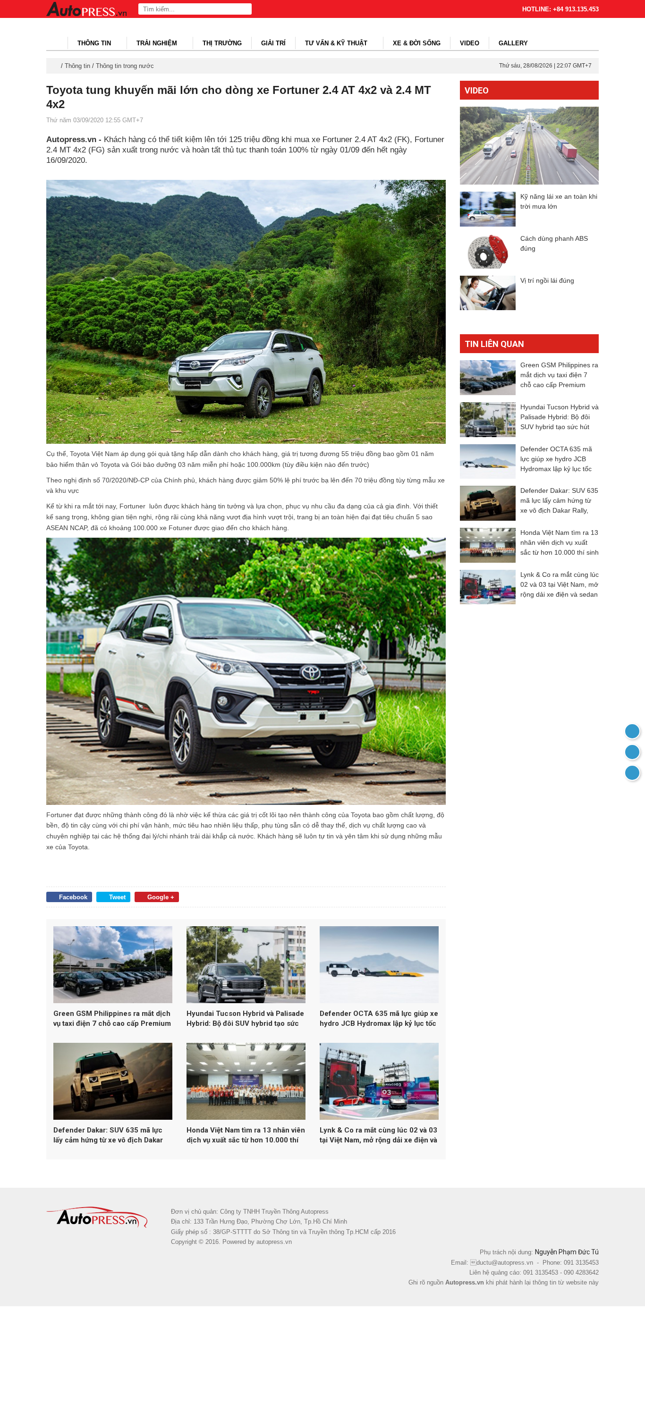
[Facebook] (632, 752)
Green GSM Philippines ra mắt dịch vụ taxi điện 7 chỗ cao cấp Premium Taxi (112, 1019)
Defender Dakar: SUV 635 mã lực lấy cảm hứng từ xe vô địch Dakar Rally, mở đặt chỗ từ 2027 (108, 1135)
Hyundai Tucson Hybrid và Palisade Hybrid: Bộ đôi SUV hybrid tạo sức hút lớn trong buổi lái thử (245, 1019)
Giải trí (273, 43)
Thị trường (222, 43)
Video (469, 43)
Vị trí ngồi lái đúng (547, 280)
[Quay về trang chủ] (632, 731)
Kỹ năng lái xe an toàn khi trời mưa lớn (558, 201)
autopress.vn (274, 1241)
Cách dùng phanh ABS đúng (554, 243)
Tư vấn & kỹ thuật (337, 43)
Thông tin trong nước (125, 65)
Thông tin (95, 43)
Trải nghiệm (157, 43)
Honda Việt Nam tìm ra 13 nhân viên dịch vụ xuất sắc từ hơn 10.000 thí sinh (246, 1135)
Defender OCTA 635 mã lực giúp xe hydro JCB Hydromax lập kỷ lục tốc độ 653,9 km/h (379, 1019)
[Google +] (632, 773)
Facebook (73, 897)
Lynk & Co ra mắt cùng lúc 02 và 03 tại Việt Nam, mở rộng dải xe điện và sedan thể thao (378, 1135)
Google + (160, 897)
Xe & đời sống (417, 43)
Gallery (513, 43)
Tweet (117, 897)
